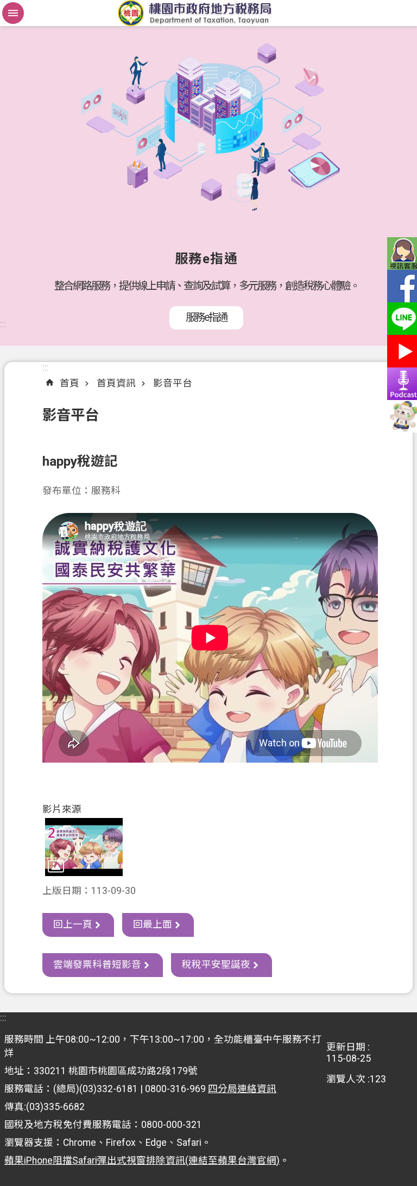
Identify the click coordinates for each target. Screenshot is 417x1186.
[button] (84, 847)
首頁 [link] (69, 383)
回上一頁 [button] (72, 924)
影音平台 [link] (172, 383)
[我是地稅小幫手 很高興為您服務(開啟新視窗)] (400, 416)
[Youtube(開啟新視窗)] (400, 351)
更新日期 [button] (345, 1047)
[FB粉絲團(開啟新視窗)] (400, 286)
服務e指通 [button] (206, 317)
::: (3, 324)
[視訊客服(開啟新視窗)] (400, 253)
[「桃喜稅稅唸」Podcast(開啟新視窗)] (400, 383)
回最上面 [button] (152, 924)
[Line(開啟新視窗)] (400, 318)
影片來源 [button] (61, 809)
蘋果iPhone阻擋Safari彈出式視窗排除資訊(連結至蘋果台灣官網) (142, 1160)
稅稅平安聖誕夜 (216, 964)
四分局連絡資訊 (242, 1088)
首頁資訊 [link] (116, 383)
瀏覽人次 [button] (345, 1079)
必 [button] (13, 13)
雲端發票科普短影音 (97, 964)
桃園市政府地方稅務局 (208, 13)
